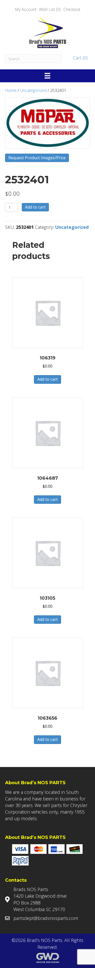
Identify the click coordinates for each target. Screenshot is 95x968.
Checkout (71, 9)
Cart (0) (80, 58)
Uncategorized (33, 90)
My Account (25, 9)
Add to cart (35, 207)
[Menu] (47, 75)
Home (10, 90)
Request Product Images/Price (37, 157)
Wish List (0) (50, 9)
